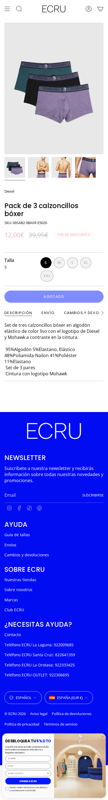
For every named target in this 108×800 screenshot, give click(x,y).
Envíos (10, 544)
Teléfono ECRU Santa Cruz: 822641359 (39, 654)
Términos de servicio (61, 724)
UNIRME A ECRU (28, 781)
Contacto (12, 634)
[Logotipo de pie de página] (54, 431)
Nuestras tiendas (20, 579)
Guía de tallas (17, 534)
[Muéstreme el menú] (7, 8)
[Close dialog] (102, 736)
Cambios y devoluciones (26, 554)
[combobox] (27, 773)
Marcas (11, 599)
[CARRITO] (100, 8)
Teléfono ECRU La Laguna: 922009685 (39, 644)
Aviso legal (38, 713)
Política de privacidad (21, 724)
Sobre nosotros (18, 589)
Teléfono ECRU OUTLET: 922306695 (36, 674)
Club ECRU (14, 609)
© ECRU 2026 (15, 713)
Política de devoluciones (71, 713)
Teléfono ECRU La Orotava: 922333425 (39, 665)
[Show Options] (48, 773)
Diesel (9, 191)
